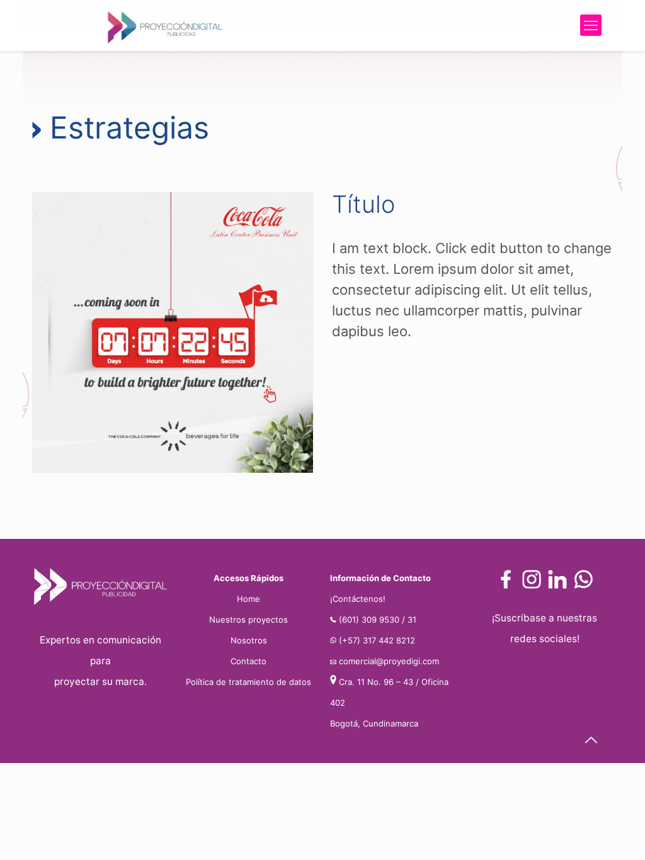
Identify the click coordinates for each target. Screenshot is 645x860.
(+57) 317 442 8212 (377, 640)
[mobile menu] (591, 25)
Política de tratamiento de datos (248, 682)
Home (248, 599)
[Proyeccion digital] (164, 25)
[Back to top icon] (591, 740)
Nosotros (249, 640)
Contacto (248, 661)
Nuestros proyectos (248, 619)
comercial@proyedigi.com (389, 661)
